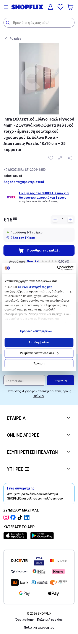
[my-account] (50, 7)
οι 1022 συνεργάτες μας (35, 287)
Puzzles (15, 38)
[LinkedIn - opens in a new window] (27, 517)
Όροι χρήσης (25, 619)
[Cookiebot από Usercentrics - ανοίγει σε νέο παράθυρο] (55, 267)
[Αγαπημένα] (60, 7)
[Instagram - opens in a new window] (6, 517)
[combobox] (39, 23)
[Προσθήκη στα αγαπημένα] (51, 158)
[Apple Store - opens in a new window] (16, 535)
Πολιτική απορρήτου (39, 627)
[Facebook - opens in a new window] (13, 517)
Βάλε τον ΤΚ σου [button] (23, 238)
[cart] (71, 7)
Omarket (33, 261)
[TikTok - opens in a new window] (20, 517)
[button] (6, 7)
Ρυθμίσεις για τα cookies (37, 353)
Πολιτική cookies (50, 619)
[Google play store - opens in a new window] (42, 535)
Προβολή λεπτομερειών (36, 331)
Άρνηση (39, 363)
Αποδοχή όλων (39, 342)
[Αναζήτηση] (8, 22)
